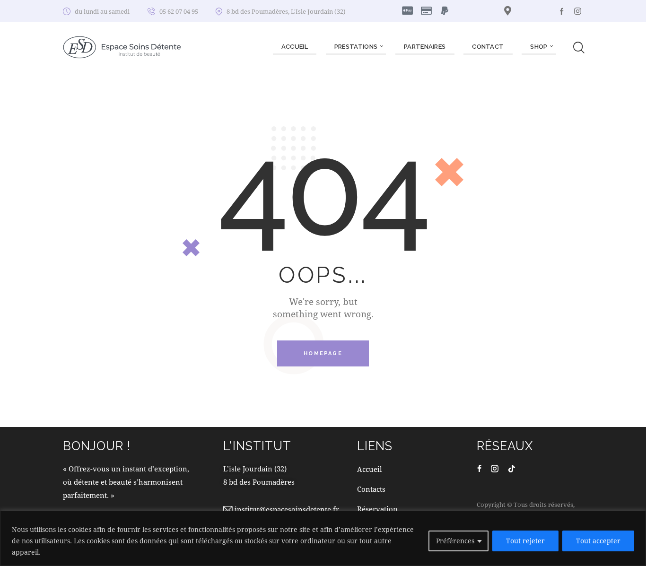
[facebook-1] (561, 11)
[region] (323, 538)
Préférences (455, 540)
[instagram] (578, 11)
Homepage (323, 353)
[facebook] (479, 468)
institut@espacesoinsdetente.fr (287, 509)
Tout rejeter (525, 540)
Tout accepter (598, 540)
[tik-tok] (511, 468)
